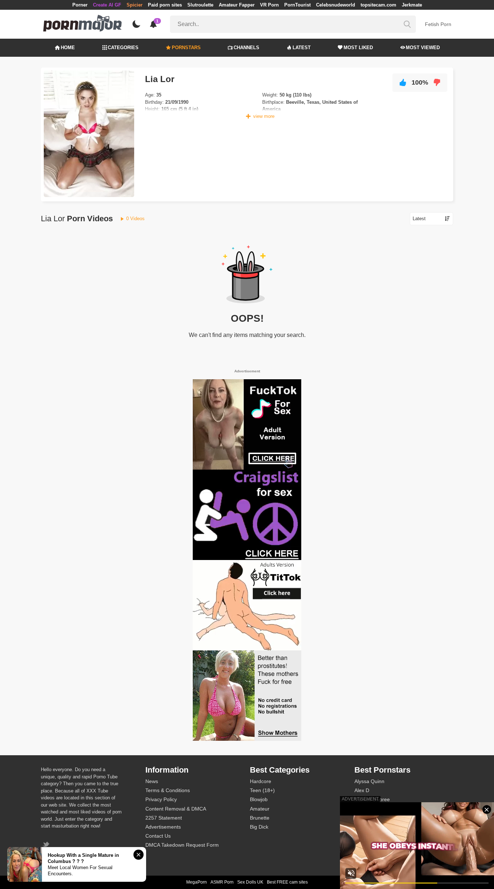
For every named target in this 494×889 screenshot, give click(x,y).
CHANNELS (246, 47)
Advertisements (163, 827)
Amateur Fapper (237, 5)
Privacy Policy (161, 799)
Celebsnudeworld (335, 5)
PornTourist (297, 5)
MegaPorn (196, 882)
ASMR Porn (222, 882)
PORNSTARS (186, 47)
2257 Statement (163, 818)
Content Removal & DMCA (175, 809)
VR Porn (269, 5)
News (151, 781)
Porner (80, 5)
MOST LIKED (358, 47)
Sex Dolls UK (250, 882)
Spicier (134, 5)
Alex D (361, 790)
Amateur (259, 809)
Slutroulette (200, 5)
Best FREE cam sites (287, 882)
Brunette (259, 818)
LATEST (302, 47)
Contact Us (158, 836)
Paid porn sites (165, 5)
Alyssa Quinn (369, 781)
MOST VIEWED (423, 47)
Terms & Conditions (167, 790)
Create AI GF (107, 5)
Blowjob (259, 799)
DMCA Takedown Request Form (182, 845)
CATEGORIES (123, 47)
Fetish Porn (438, 24)
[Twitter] (47, 845)
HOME (68, 47)
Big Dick (259, 827)
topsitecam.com (378, 5)
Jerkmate (412, 5)
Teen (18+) (262, 790)
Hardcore (260, 781)
